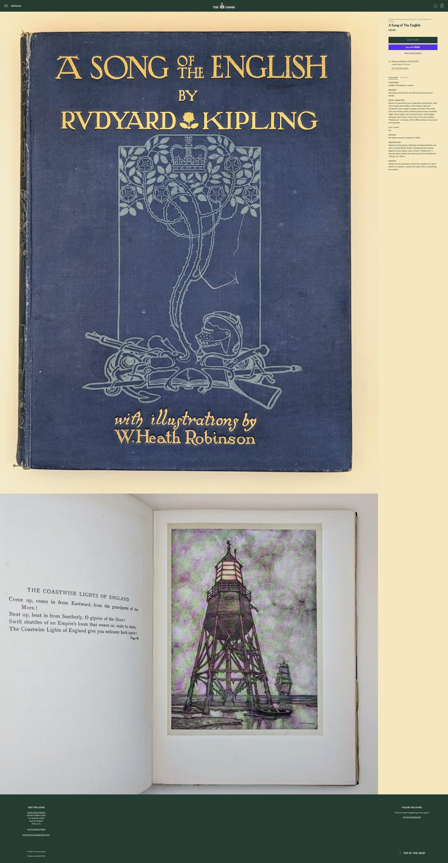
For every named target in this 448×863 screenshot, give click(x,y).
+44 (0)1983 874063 (36, 829)
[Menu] (6, 5)
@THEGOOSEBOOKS (412, 817)
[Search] (435, 6)
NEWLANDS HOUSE (36, 812)
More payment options (413, 53)
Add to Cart (413, 40)
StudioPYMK (40, 856)
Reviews (404, 77)
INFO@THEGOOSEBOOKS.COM (36, 835)
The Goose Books (39, 852)
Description (393, 77)
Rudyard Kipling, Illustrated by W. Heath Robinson (409, 19)
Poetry (391, 21)
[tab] (394, 77)
